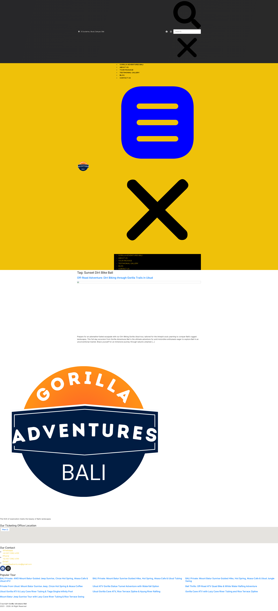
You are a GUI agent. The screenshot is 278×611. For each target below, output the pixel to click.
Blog (122, 75)
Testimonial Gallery (129, 73)
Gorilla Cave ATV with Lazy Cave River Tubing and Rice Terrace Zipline (221, 591)
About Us (124, 67)
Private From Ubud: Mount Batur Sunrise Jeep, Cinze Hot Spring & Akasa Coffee (41, 586)
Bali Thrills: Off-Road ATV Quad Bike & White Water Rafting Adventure (221, 586)
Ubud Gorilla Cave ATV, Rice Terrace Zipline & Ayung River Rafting (126, 591)
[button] (187, 15)
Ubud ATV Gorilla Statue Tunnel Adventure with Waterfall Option (126, 586)
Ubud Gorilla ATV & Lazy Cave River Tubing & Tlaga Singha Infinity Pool (36, 591)
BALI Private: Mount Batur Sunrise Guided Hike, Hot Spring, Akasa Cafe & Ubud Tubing (137, 578)
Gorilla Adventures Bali (131, 64)
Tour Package (126, 70)
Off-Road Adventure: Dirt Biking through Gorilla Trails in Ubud (115, 277)
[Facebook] (166, 31)
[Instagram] (171, 31)
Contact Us (125, 78)
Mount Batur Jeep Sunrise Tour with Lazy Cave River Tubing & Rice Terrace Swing (42, 596)
